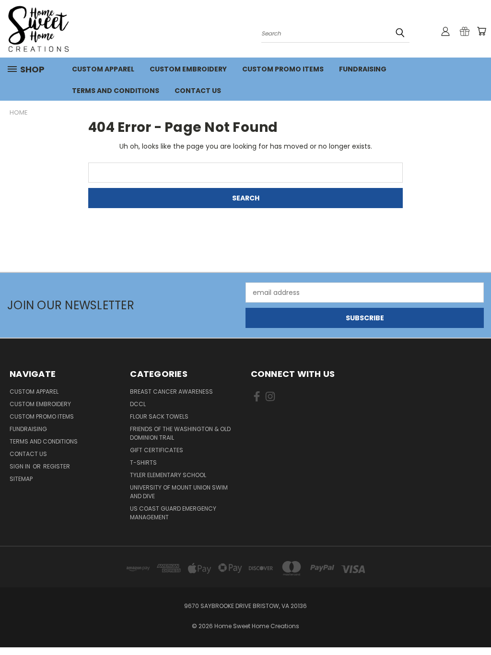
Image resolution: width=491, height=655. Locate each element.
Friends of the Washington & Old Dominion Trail (180, 433)
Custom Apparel (103, 69)
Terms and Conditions (115, 90)
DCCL (138, 404)
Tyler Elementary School (168, 475)
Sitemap (21, 479)
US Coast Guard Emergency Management (173, 512)
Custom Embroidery (188, 69)
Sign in (21, 466)
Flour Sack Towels (159, 416)
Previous (476, 625)
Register (56, 466)
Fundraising (362, 69)
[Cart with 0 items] (481, 31)
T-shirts (143, 462)
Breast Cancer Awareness (171, 391)
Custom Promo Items (283, 69)
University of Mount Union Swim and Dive (179, 491)
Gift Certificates (156, 450)
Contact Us (198, 90)
